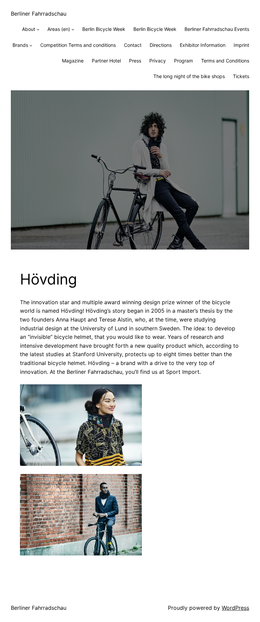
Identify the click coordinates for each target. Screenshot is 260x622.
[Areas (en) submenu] (72, 29)
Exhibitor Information (202, 45)
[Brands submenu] (30, 45)
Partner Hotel (106, 60)
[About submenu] (38, 29)
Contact (133, 45)
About (28, 29)
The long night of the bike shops (189, 76)
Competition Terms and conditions (78, 45)
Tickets (241, 76)
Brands (20, 45)
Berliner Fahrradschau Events (217, 29)
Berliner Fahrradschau (38, 13)
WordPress (235, 607)
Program (183, 60)
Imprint (241, 45)
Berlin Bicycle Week (103, 29)
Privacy (157, 60)
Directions (161, 45)
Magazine (73, 60)
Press (135, 60)
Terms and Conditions (225, 60)
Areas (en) (58, 29)
